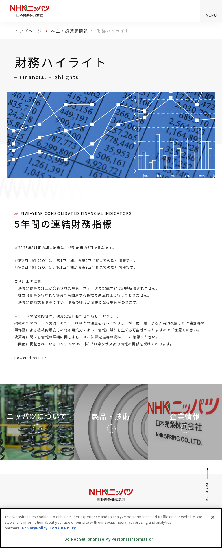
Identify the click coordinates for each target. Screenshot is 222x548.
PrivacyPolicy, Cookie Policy (49, 528)
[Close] (212, 517)
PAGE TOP (208, 493)
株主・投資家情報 (69, 31)
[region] (111, 528)
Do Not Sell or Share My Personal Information (109, 539)
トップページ (28, 31)
